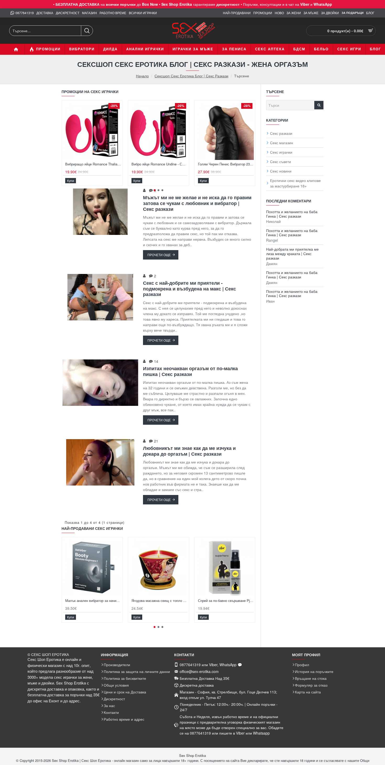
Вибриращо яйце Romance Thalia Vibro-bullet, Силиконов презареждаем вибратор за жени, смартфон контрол (93, 164)
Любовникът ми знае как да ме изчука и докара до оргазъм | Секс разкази (189, 451)
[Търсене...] (87, 31)
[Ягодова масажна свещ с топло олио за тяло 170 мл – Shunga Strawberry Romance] (158, 567)
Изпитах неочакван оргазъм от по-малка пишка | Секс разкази (190, 371)
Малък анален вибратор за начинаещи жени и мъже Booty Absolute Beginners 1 (93, 601)
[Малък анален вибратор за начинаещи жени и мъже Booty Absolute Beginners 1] (92, 567)
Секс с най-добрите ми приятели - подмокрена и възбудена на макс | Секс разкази (189, 288)
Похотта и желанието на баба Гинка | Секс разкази (291, 213)
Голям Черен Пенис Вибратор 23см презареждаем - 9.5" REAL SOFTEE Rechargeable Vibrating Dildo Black (226, 164)
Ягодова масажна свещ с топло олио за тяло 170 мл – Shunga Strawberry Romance (159, 601)
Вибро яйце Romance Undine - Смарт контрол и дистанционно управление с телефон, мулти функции (159, 164)
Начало (142, 76)
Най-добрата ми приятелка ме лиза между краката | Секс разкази (292, 253)
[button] (70, 180)
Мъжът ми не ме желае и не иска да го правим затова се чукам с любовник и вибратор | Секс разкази (197, 203)
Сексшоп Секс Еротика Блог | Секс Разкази (191, 75)
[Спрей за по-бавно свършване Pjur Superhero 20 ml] (225, 567)
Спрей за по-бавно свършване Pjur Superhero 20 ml (226, 601)
